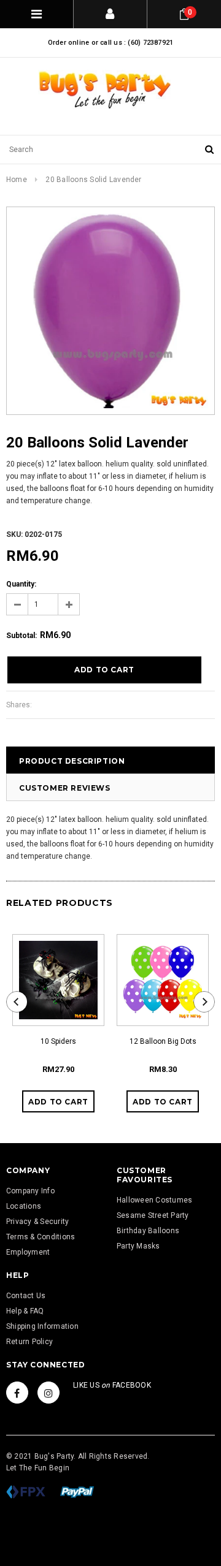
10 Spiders (58, 1041)
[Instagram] (48, 1393)
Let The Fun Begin (37, 1468)
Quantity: (21, 584)
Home (16, 179)
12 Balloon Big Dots (163, 1041)
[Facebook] (17, 1393)
